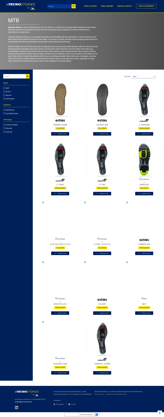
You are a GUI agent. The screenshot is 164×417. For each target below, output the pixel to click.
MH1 (144, 304)
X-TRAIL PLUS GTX (102, 244)
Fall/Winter (60, 128)
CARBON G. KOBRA (102, 364)
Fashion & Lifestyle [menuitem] (124, 6)
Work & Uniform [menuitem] (107, 6)
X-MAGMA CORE (60, 364)
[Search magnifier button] (74, 6)
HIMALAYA (144, 184)
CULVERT (102, 304)
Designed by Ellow (121, 394)
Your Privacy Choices (86, 414)
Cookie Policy (109, 394)
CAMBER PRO (144, 244)
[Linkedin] (16, 407)
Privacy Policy (99, 394)
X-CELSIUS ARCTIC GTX (60, 244)
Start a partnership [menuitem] (146, 6)
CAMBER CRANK (60, 125)
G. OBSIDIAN (144, 125)
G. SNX (102, 184)
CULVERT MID (102, 125)
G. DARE (60, 184)
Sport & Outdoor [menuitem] (90, 6)
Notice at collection (71, 414)
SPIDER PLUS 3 (60, 304)
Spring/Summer (144, 128)
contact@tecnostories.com (23, 402)
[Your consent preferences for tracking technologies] (160, 413)
